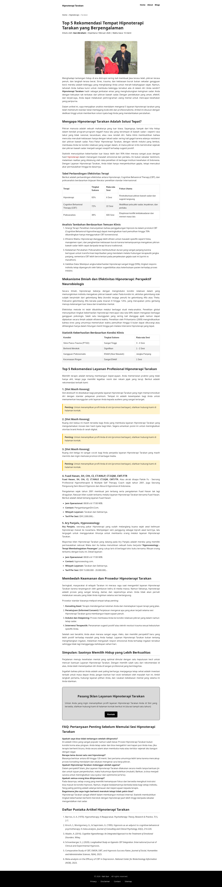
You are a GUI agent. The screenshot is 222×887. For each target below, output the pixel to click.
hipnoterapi (73, 157)
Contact (117, 881)
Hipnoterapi (74, 15)
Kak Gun (105, 876)
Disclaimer (105, 881)
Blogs (157, 5)
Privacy (93, 881)
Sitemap (128, 881)
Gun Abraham (79, 33)
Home (142, 5)
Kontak (111, 714)
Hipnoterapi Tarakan (73, 5)
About (150, 5)
